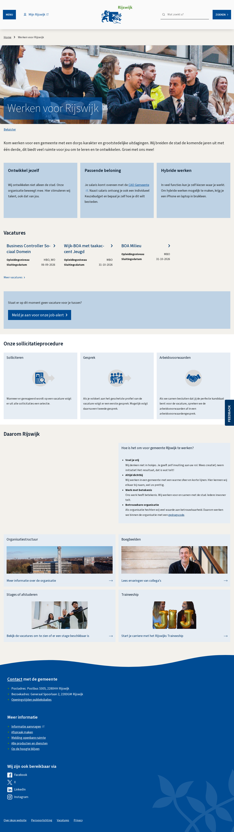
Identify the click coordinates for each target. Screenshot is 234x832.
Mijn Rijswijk (40, 16)
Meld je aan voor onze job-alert (38, 315)
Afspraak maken (22, 732)
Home (7, 37)
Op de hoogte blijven (25, 749)
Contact (14, 679)
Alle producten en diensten (29, 743)
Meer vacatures (13, 277)
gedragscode (176, 515)
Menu (9, 15)
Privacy (78, 820)
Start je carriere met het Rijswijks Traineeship (152, 636)
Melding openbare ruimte (28, 737)
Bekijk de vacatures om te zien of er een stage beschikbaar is (48, 636)
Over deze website (15, 820)
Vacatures (63, 820)
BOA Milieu (131, 246)
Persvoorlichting (41, 820)
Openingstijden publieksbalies (31, 699)
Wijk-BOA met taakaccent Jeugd (84, 248)
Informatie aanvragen (27, 726)
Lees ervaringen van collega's (141, 580)
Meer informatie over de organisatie (31, 580)
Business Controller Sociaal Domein (28, 248)
